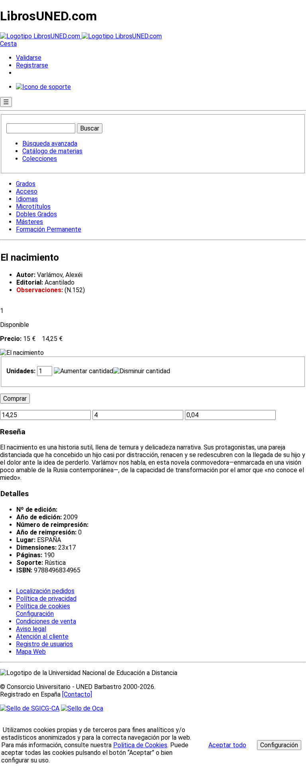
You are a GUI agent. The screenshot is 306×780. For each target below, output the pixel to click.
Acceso (26, 191)
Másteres (29, 222)
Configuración (34, 614)
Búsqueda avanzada (49, 143)
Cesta (8, 44)
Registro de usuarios (44, 644)
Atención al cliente (42, 636)
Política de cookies (43, 606)
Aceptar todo (227, 745)
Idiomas (27, 199)
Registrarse (32, 65)
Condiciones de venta (46, 621)
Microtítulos (33, 206)
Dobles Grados (36, 214)
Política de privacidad (46, 598)
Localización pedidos (45, 591)
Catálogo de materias (52, 151)
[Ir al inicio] (81, 36)
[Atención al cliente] (43, 87)
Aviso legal (31, 629)
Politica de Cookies (140, 745)
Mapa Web (31, 651)
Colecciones (39, 158)
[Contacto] (77, 694)
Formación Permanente (48, 229)
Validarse (28, 57)
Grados (25, 184)
